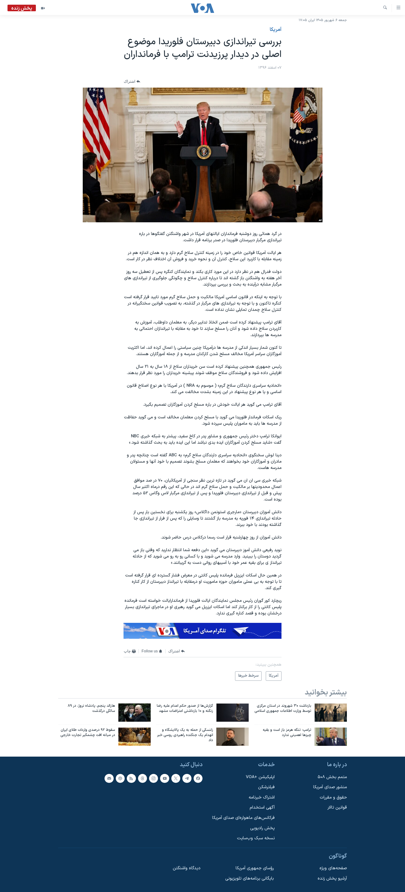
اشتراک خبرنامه (262, 797)
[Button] (132, 81)
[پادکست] (120, 778)
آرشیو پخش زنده (332, 878)
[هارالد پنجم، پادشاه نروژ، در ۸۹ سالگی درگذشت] (134, 712)
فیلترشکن (266, 787)
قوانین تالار (337, 807)
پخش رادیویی (262, 828)
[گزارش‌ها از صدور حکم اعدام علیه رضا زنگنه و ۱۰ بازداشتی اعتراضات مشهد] (232, 712)
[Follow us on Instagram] (153, 778)
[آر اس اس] (131, 778)
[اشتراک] (109, 778)
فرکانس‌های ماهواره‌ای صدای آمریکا (243, 818)
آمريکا (275, 29)
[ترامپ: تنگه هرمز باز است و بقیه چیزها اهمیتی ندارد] (331, 737)
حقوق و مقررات (333, 797)
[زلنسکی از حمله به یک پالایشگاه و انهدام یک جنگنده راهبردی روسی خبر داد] (232, 737)
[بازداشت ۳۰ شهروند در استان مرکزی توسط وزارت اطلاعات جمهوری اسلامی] (331, 712)
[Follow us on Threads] (142, 778)
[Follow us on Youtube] (164, 778)
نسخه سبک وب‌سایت (256, 838)
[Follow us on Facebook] (198, 778)
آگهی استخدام (262, 807)
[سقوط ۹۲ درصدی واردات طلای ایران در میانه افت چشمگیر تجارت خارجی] (134, 737)
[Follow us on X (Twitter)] (175, 778)
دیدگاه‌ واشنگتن (186, 868)
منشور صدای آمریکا (330, 787)
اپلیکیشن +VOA (260, 777)
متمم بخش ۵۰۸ (332, 777)
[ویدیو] (43, 8)
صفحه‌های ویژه (333, 868)
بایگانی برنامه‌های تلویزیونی (249, 878)
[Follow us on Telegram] (186, 778)
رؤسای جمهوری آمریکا (255, 868)
